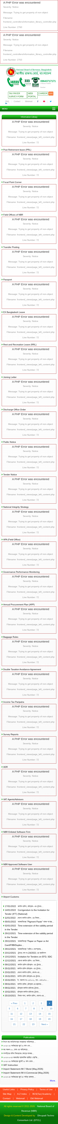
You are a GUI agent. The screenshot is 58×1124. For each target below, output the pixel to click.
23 (33, 1024)
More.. (53, 1080)
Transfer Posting (11, 247)
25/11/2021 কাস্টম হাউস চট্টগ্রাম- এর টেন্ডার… (24, 968)
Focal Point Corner (12, 182)
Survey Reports (10, 734)
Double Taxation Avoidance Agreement (22, 669)
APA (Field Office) (11, 539)
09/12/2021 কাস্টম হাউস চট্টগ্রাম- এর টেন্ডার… (24, 964)
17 (21, 1019)
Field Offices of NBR (13, 214)
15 (49, 1014)
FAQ (7, 101)
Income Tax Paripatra (13, 702)
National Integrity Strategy (16, 507)
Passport (7, 279)
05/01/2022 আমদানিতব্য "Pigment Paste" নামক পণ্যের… (29, 921)
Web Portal (32, 95)
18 (30, 1019)
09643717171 (48, 81)
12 (21, 1014)
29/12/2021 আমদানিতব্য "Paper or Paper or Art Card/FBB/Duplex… (27, 943)
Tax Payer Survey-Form (16, 95)
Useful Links (9, 1089)
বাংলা (51, 93)
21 (14, 1024)
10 (51, 1008)
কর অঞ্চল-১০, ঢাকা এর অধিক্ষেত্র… (16, 1049)
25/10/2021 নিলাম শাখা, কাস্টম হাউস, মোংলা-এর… (25, 995)
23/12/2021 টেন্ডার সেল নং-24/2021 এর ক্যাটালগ (25, 953)
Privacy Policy (27, 1089)
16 (11, 1019)
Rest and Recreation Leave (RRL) (20, 344)
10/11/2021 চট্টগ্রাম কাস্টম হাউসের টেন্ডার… (23, 991)
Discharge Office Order (14, 409)
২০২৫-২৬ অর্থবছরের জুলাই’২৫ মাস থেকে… (19, 1061)
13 (30, 1014)
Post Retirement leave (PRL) (17, 150)
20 (49, 1019)
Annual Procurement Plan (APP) (19, 604)
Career (43, 93)
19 (40, 1019)
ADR (5, 767)
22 (24, 1024)
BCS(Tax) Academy (41, 1094)
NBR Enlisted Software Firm (16, 832)
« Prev (14, 1003)
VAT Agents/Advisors (13, 799)
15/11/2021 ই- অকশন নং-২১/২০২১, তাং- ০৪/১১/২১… (27, 980)
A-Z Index (22, 1094)
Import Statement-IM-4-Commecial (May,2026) (26, 1073)
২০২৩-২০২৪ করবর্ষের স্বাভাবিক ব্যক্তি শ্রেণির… (21, 1057)
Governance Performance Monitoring (21, 572)
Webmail (28, 101)
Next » (44, 1024)
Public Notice (9, 442)
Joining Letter (10, 377)
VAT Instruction (10, 1065)
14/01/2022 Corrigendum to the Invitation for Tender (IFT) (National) (27, 912)
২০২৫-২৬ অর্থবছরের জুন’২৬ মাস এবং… (17, 1045)
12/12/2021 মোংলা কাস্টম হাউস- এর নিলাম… (23, 960)
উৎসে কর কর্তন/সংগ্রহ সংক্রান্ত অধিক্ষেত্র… (19, 1041)
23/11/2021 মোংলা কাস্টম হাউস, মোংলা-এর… (23, 972)
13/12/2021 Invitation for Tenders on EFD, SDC (28, 956)
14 (40, 1014)
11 (12, 1014)
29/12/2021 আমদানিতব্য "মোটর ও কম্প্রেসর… (24, 949)
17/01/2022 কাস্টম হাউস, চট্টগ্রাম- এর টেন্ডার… (24, 906)
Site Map (7, 1094)
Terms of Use (46, 1089)
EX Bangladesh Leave (14, 312)
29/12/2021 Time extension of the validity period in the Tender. (29, 935)
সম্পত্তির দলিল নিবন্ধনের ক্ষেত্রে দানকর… (18, 1053)
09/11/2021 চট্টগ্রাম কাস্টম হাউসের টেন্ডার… (23, 988)
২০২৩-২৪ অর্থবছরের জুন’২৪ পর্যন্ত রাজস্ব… (19, 1077)
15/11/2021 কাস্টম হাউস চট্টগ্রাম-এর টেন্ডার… (23, 976)
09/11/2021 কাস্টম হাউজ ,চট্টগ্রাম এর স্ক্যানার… (24, 984)
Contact (17, 101)
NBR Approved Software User (17, 864)
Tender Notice (10, 474)
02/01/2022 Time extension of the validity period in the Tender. (29, 927)
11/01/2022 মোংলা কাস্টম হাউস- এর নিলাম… (23, 918)
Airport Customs (11, 897)
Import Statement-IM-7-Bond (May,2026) (23, 1069)
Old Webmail (36, 1098)
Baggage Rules (10, 637)
